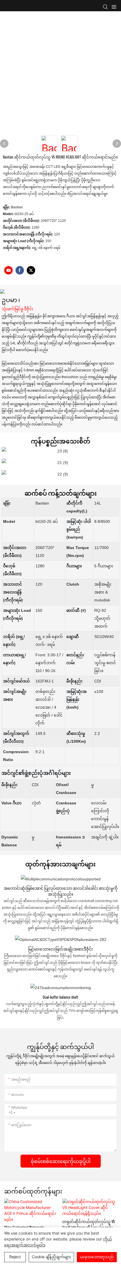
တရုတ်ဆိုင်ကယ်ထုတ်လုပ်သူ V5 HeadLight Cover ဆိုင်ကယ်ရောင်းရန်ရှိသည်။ (88, 1224)
